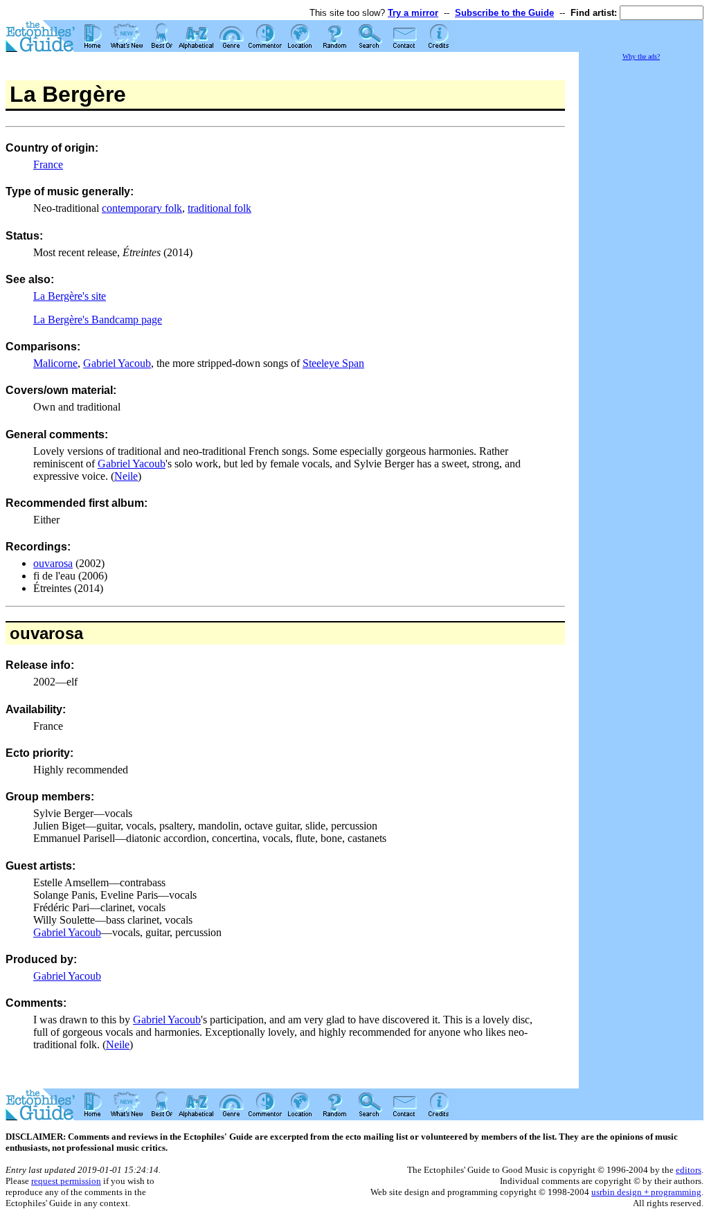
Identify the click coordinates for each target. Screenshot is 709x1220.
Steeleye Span (333, 363)
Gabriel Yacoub (117, 363)
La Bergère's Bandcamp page (97, 319)
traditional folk (219, 208)
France (48, 164)
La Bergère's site (69, 296)
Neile (126, 476)
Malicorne (55, 363)
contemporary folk (142, 208)
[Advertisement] (641, 270)
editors (688, 1170)
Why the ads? (641, 56)
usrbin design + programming (646, 1192)
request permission (66, 1181)
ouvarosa (53, 563)
